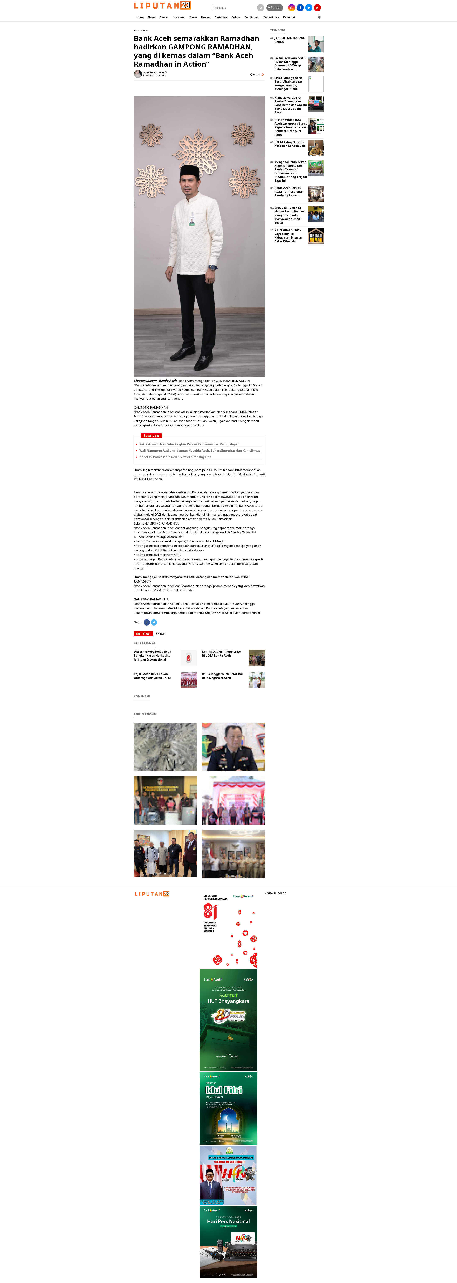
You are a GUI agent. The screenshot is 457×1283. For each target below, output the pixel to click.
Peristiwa (221, 17)
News (151, 17)
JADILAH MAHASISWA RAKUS (290, 40)
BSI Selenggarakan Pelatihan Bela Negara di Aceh (223, 676)
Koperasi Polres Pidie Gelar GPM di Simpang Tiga (175, 457)
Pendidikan (252, 17)
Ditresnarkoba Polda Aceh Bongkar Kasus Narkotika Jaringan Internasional (152, 655)
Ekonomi (289, 17)
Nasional (179, 17)
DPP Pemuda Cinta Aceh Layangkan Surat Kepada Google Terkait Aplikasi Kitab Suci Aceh (291, 127)
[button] (319, 15)
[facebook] (300, 7)
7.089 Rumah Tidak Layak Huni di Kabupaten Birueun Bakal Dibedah (288, 235)
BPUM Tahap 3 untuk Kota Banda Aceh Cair (290, 144)
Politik (236, 17)
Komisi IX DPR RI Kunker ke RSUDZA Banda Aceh (221, 653)
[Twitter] (154, 622)
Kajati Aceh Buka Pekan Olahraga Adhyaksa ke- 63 (152, 676)
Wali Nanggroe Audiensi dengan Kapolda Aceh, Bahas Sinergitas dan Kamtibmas (199, 451)
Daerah (164, 17)
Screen (275, 7)
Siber (282, 893)
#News (160, 633)
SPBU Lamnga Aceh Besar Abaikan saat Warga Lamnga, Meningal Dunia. (288, 83)
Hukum (205, 17)
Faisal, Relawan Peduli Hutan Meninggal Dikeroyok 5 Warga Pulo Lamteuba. (290, 63)
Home (140, 17)
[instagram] (291, 7)
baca (255, 74)
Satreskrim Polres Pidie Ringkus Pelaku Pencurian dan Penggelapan (189, 444)
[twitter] (308, 7)
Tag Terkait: (143, 633)
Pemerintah (271, 17)
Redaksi (270, 893)
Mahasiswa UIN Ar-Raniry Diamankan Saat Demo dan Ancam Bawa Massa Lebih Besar (291, 105)
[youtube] (317, 7)
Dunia (193, 17)
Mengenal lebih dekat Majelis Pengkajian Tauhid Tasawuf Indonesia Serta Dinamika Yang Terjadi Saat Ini (291, 171)
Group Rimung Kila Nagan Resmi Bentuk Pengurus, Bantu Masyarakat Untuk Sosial (290, 215)
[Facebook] (147, 622)
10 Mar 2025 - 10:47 (152, 75)
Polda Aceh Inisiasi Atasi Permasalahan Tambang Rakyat (289, 191)
